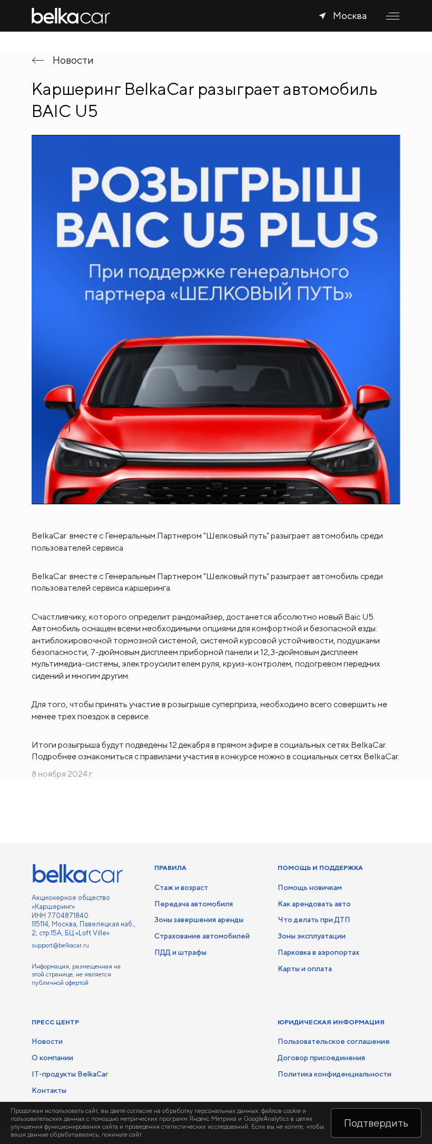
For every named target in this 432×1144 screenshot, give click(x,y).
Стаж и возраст (181, 887)
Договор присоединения (321, 1057)
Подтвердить (376, 1123)
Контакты (49, 1090)
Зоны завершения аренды (198, 919)
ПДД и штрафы (180, 952)
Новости (47, 1041)
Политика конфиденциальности (334, 1074)
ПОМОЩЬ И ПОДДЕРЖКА (320, 868)
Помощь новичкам (310, 887)
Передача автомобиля (193, 903)
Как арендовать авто (314, 903)
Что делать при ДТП (314, 919)
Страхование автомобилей (202, 936)
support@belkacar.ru (60, 945)
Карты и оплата (305, 968)
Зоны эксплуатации (312, 936)
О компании (52, 1057)
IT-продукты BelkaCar (70, 1074)
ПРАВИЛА (170, 868)
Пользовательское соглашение (334, 1041)
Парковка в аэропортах (318, 952)
